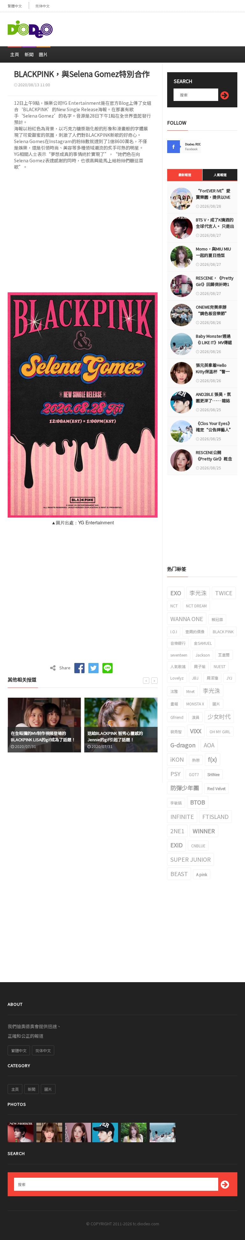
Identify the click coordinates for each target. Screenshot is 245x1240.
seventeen (178, 655)
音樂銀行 (178, 643)
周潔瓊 (212, 678)
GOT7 (194, 774)
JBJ (195, 678)
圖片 (43, 54)
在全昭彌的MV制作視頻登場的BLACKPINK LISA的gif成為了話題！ (43, 736)
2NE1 (177, 831)
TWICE (224, 593)
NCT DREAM (196, 605)
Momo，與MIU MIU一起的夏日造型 (213, 252)
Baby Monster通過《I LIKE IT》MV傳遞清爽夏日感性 (214, 342)
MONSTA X (195, 703)
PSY (175, 773)
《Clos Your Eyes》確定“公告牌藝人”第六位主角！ (214, 429)
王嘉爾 (224, 655)
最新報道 (184, 174)
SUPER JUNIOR (190, 859)
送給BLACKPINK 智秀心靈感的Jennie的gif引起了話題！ (115, 736)
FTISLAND (215, 816)
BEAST (179, 873)
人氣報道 (220, 174)
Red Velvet (216, 788)
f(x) (212, 759)
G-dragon (183, 745)
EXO (175, 593)
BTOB (197, 802)
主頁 (14, 54)
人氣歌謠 (178, 666)
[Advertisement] (162, 26)
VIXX (195, 731)
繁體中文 (15, 6)
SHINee (213, 774)
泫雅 (174, 691)
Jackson (203, 655)
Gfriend (176, 717)
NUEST (220, 666)
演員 (195, 717)
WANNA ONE (186, 618)
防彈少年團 (184, 787)
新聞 (29, 54)
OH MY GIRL (220, 731)
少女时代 (219, 716)
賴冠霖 (217, 619)
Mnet (190, 691)
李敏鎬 (176, 802)
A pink (201, 874)
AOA (209, 745)
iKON (177, 759)
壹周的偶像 (194, 631)
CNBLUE (198, 845)
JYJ (229, 678)
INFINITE (182, 816)
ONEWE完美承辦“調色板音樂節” (212, 310)
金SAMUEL (203, 643)
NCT (174, 605)
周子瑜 (199, 666)
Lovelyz (177, 678)
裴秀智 (176, 731)
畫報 (174, 703)
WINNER (204, 831)
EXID (176, 845)
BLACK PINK (223, 631)
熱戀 (196, 760)
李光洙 (198, 593)
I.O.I (173, 631)
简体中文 (42, 6)
